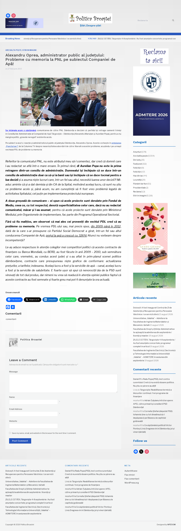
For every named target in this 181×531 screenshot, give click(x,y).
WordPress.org (131, 483)
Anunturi (137, 152)
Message (13, 372)
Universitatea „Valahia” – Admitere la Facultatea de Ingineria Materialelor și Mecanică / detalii (151, 321)
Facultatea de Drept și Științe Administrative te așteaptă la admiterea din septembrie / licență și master (154, 332)
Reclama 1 (137, 192)
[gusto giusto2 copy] (150, 234)
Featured (137, 164)
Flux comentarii (131, 479)
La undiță (137, 180)
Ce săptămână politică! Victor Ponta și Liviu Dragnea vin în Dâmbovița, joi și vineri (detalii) (153, 428)
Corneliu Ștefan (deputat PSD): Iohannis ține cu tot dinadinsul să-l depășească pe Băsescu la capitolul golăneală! (89, 499)
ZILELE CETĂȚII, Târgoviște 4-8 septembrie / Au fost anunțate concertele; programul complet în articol (132, 39)
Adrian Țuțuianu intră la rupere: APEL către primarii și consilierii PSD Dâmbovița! (153, 403)
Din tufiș (137, 160)
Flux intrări (129, 475)
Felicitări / (137, 172)
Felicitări (137, 168)
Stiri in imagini (29, 50)
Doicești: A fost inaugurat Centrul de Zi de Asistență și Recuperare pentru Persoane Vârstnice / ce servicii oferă (152, 311)
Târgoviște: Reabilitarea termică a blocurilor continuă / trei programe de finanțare (152, 393)
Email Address (15, 409)
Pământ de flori (140, 184)
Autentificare (130, 471)
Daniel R (137, 379)
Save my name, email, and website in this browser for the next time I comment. (44, 433)
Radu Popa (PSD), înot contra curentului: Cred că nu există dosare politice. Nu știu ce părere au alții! (153, 382)
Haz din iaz (138, 176)
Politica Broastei (31, 339)
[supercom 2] (154, 280)
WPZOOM (171, 524)
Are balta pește (13, 50)
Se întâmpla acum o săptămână (20, 130)
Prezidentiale (139, 188)
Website (13, 421)
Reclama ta (143, 20)
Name (12, 397)
